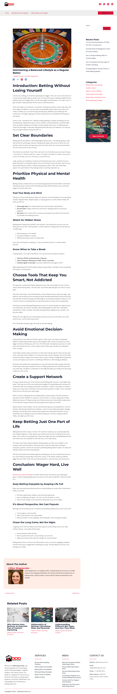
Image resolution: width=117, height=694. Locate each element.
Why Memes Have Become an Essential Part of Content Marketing (17, 627)
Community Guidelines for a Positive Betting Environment (71, 676)
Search (88, 25)
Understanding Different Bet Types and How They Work (65, 626)
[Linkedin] (112, 4)
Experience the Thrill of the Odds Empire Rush (70, 685)
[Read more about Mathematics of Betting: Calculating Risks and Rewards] (42, 615)
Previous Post (9, 593)
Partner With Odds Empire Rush (70, 667)
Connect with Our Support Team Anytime (70, 681)
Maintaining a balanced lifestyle (23, 475)
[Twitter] (104, 4)
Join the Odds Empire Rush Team (71, 672)
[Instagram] (108, 4)
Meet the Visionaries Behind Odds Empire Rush (71, 663)
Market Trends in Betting (93, 91)
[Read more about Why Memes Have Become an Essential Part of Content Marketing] (18, 615)
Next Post (76, 593)
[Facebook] (100, 4)
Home (7, 13)
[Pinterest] (22, 79)
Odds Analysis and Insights (39, 13)
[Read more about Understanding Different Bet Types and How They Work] (66, 615)
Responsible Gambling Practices (96, 97)
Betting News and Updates (20, 13)
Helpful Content (19, 76)
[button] (105, 13)
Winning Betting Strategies (94, 100)
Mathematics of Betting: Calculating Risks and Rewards (40, 626)
